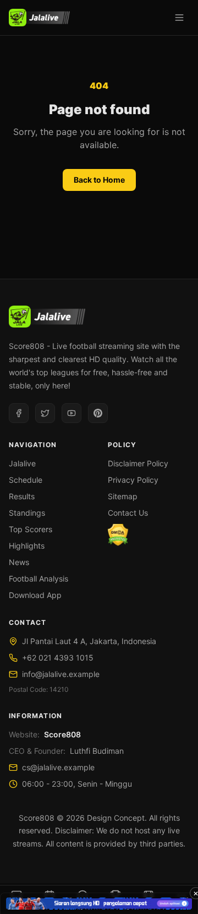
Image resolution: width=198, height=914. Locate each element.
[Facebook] (19, 413)
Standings (27, 512)
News (19, 562)
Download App (35, 595)
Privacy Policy (133, 479)
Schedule (25, 479)
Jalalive (22, 463)
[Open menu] (179, 17)
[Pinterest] (98, 413)
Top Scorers (30, 529)
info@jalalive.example (61, 674)
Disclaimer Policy (138, 463)
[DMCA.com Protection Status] (118, 535)
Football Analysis (38, 578)
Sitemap (123, 496)
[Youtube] (71, 413)
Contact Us (128, 512)
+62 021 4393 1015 (58, 657)
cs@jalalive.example (58, 767)
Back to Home (99, 179)
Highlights (27, 545)
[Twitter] (45, 413)
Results (22, 496)
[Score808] (39, 17)
